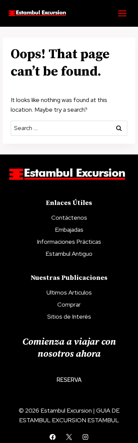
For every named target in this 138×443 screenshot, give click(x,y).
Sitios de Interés (69, 316)
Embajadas (69, 229)
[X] (69, 437)
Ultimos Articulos (69, 292)
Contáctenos (69, 217)
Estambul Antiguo (69, 253)
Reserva (69, 379)
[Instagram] (85, 437)
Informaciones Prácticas (69, 241)
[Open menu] (122, 13)
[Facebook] (53, 437)
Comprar (69, 304)
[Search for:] (69, 128)
